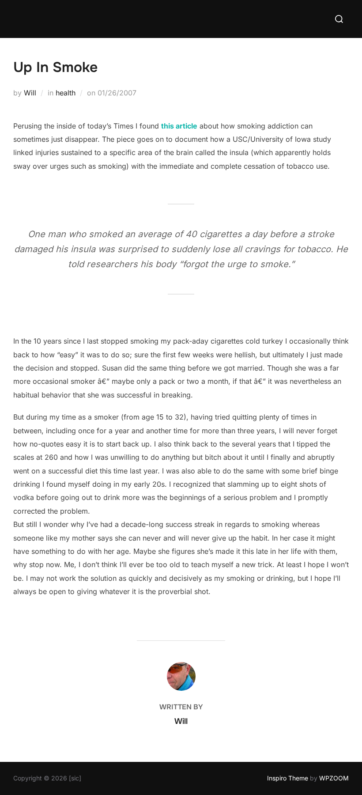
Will (30, 92)
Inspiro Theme (287, 778)
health (65, 92)
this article (179, 125)
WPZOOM (334, 778)
